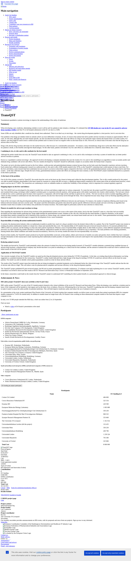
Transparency (5, 540)
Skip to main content (7, 2)
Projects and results (11, 37)
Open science (13, 50)
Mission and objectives (16, 66)
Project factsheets (14, 39)
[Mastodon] (9, 539)
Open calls (12, 20)
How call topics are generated (18, 31)
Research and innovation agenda (19, 68)
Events (11, 61)
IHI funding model (15, 70)
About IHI (8, 65)
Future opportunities (15, 19)
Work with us (5, 537)
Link (2, 500)
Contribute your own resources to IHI (21, 24)
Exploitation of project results (18, 48)
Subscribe (4, 522)
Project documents (15, 55)
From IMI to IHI (14, 77)
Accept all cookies (92, 553)
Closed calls (13, 22)
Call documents (14, 28)
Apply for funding (11, 15)
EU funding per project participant (11, 385)
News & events (10, 57)
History (11, 76)
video (12, 306)
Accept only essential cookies (113, 553)
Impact (11, 74)
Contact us (4, 535)
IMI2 (8, 488)
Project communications (16, 52)
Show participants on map (9, 314)
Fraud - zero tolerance (8, 546)
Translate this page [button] (11, 4)
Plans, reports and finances (17, 79)
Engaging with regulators (17, 46)
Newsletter (12, 63)
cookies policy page (43, 552)
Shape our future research (13, 30)
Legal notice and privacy (9, 542)
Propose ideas (13, 33)
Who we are (13, 72)
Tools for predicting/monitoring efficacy (24, 488)
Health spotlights (14, 43)
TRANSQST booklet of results (11, 495)
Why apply (12, 17)
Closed (3, 488)
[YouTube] (10, 539)
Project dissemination (16, 54)
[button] (2, 4)
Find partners (13, 26)
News (11, 59)
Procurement (5, 544)
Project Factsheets (10, 108)
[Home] (3, 6)
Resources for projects (12, 44)
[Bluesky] (8, 539)
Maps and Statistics (15, 41)
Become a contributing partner (19, 35)
